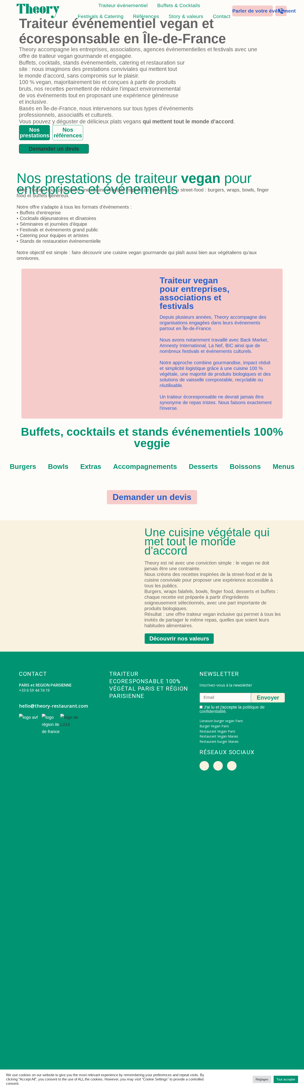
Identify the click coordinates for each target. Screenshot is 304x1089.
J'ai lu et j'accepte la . (232, 709)
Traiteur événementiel (123, 5)
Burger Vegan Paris (214, 726)
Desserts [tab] (203, 466)
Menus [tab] (283, 466)
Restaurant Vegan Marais (219, 736)
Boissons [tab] (245, 466)
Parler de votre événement (264, 11)
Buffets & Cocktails (178, 5)
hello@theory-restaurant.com (53, 706)
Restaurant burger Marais (219, 741)
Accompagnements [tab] (145, 466)
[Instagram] (218, 766)
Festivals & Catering (101, 16)
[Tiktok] (232, 766)
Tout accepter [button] (285, 1079)
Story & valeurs (186, 16)
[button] (34, 132)
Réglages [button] (262, 1079)
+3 (21, 690)
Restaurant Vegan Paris (217, 731)
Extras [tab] (90, 466)
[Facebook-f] (204, 766)
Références (146, 16)
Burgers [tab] (23, 466)
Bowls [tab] (58, 466)
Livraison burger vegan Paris (221, 721)
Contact (221, 16)
